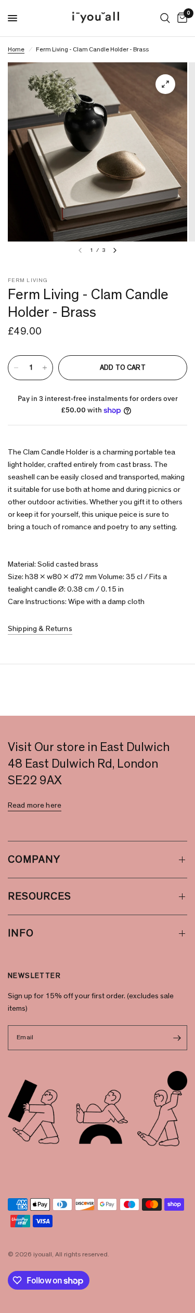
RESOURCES (39, 896)
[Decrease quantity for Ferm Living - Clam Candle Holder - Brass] (16, 368)
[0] (180, 18)
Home (16, 49)
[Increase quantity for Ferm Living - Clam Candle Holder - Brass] (45, 368)
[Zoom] (165, 84)
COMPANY (34, 859)
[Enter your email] (176, 1037)
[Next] (115, 250)
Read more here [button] (34, 805)
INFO (21, 933)
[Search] (165, 18)
